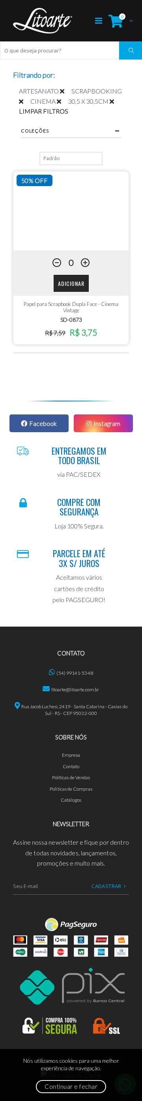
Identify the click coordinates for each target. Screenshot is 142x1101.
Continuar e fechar (71, 1086)
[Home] (42, 21)
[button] (118, 21)
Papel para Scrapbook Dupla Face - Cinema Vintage (71, 307)
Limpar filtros (43, 111)
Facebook (43, 423)
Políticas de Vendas (71, 777)
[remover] (65, 91)
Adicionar (71, 283)
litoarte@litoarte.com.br (75, 689)
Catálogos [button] (71, 800)
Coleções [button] (35, 130)
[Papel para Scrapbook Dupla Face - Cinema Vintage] (71, 211)
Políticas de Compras (71, 789)
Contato (71, 766)
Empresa (71, 755)
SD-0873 (71, 319)
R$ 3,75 (83, 332)
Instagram (106, 423)
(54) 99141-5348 (74, 673)
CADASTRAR (106, 886)
